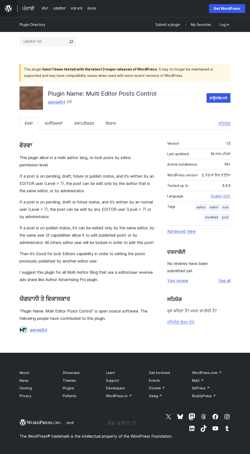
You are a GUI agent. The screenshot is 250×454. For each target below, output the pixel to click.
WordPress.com (207, 373)
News (24, 380)
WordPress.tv (119, 396)
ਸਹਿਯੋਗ (224, 123)
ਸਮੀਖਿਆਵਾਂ (54, 123)
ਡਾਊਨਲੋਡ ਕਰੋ (218, 98)
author (201, 207)
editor (214, 207)
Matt (198, 380)
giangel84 (56, 102)
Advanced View (181, 231)
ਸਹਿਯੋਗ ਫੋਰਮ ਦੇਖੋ (180, 322)
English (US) (220, 196)
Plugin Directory (32, 24)
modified (211, 217)
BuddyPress (204, 396)
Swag (155, 396)
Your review (177, 280)
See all (224, 280)
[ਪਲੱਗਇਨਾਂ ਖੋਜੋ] (71, 42)
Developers (115, 388)
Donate (157, 388)
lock (225, 207)
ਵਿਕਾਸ (111, 123)
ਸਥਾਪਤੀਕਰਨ (84, 123)
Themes (69, 380)
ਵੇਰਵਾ (29, 123)
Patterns (69, 396)
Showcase (71, 373)
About (24, 373)
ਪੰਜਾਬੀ (70, 423)
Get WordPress (227, 8)
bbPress (201, 388)
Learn (110, 373)
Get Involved (159, 373)
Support (112, 380)
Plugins (68, 388)
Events (154, 380)
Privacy (25, 396)
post (225, 217)
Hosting (26, 388)
